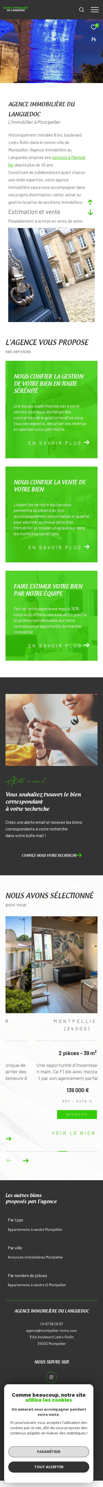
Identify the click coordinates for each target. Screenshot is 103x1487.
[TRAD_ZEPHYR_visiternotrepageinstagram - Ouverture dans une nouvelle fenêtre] (51, 1380)
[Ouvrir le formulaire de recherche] (82, 10)
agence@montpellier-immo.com (51, 1333)
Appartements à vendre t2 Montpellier (37, 1288)
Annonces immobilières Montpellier (35, 1260)
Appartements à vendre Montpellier (35, 1232)
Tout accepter (48, 1466)
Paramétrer (48, 1451)
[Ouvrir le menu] (95, 9)
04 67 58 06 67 (51, 1327)
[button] (25, 1163)
